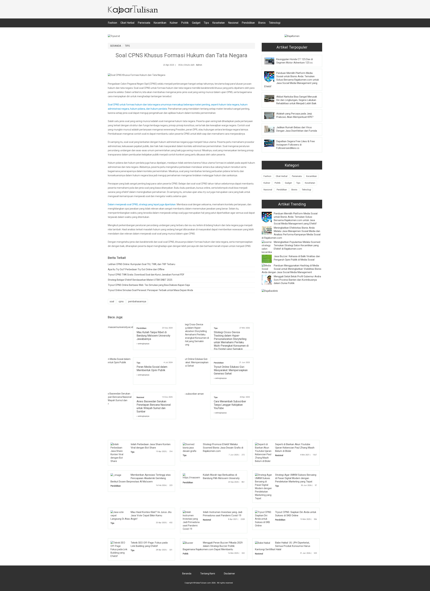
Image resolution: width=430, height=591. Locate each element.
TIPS (127, 45)
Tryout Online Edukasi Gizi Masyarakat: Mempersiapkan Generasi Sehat (231, 370)
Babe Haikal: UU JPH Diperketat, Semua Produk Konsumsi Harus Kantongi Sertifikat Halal (282, 546)
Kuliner (174, 22)
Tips (206, 22)
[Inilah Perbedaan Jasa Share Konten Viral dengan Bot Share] (119, 452)
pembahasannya (137, 301)
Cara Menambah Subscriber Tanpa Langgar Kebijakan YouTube (230, 405)
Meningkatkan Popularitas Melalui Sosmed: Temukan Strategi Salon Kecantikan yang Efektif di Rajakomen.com (297, 245)
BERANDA (115, 45)
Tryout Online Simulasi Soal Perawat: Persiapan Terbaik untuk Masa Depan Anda (150, 290)
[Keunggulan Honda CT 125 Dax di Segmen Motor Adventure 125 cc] (271, 60)
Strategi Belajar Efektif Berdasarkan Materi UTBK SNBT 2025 (140, 279)
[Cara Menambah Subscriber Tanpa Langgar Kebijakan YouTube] (194, 393)
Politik (185, 22)
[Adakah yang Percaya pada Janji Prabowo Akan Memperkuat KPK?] (271, 115)
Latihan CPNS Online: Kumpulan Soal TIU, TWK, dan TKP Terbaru (141, 264)
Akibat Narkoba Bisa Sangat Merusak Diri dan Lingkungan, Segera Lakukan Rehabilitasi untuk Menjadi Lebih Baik (296, 100)
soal (112, 301)
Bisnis (262, 22)
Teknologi (274, 22)
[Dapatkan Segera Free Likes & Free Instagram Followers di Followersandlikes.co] (271, 143)
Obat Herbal (127, 22)
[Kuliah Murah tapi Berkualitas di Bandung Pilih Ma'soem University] (199, 476)
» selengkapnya (143, 344)
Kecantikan (160, 22)
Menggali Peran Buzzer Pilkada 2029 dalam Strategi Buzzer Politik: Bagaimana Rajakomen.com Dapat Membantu (213, 546)
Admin (199, 65)
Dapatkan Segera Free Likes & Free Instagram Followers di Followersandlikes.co (295, 145)
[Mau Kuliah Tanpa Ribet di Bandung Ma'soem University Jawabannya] (120, 325)
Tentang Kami (207, 573)
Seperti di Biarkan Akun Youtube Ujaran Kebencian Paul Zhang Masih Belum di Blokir (294, 448)
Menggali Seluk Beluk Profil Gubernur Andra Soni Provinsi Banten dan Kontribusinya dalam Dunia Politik (297, 280)
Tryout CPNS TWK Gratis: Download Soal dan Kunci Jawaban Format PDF (146, 274)
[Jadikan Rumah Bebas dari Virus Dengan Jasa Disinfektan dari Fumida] (271, 129)
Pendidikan (248, 22)
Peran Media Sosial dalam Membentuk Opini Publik (152, 368)
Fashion (112, 22)
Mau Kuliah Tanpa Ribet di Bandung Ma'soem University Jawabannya (153, 336)
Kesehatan (218, 22)
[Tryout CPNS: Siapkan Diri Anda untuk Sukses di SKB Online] (263, 518)
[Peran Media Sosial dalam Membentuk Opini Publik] (120, 360)
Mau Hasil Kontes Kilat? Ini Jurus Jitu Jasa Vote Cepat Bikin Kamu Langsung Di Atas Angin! (141, 515)
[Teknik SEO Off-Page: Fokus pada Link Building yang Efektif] (119, 549)
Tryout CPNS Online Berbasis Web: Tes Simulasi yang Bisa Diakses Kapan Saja (149, 285)
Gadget (196, 22)
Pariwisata (144, 22)
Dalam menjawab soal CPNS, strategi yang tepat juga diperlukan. (142, 204)
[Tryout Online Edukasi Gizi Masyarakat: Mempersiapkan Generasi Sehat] (197, 362)
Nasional (233, 22)
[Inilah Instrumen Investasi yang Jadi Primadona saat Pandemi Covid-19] (191, 520)
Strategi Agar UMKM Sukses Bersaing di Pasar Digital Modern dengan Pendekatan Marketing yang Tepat (295, 478)
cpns (121, 301)
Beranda (186, 573)
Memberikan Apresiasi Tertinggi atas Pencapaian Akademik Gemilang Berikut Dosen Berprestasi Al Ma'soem (141, 478)
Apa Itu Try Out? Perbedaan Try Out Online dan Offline (136, 269)
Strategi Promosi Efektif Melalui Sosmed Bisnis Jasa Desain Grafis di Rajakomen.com (223, 448)
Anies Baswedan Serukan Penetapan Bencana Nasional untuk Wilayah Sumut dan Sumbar (154, 406)
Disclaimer (229, 573)
